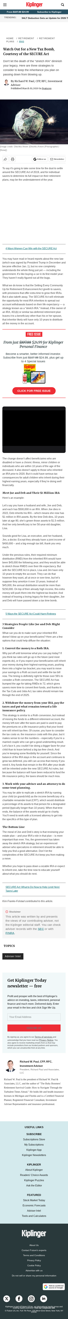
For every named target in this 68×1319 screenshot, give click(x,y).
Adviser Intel (13, 956)
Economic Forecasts (34, 1208)
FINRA (10, 933)
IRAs (21, 41)
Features (46, 88)
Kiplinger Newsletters (34, 1158)
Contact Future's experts (34, 1253)
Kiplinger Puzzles (34, 1183)
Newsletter (59, 159)
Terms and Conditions (34, 1258)
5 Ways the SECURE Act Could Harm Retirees (31, 613)
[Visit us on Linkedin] (43, 1301)
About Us (34, 1248)
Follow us (41, 159)
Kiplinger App (34, 1153)
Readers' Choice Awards (34, 1178)
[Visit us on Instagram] (31, 1301)
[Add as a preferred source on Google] (54, 1289)
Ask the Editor (34, 1188)
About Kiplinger (34, 1173)
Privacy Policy (34, 1263)
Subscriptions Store (34, 1142)
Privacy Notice (46, 1040)
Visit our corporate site (44, 1311)
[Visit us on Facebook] (18, 1301)
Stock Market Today (34, 1203)
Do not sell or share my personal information (34, 1278)
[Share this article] (5, 159)
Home (10, 38)
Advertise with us (34, 1273)
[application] (34, 428)
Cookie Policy (34, 1268)
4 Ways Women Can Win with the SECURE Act (31, 248)
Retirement (26, 38)
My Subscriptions (34, 1147)
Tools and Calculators (34, 1219)
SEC (41, 929)
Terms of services (44, 1037)
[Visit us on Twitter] (6, 1301)
